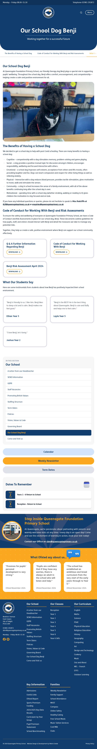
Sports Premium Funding (33, 704)
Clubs (52, 731)
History (77, 634)
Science (77, 618)
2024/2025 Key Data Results (35, 711)
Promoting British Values (18, 396)
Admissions (31, 691)
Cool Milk (54, 727)
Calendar (49, 451)
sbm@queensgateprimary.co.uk (14, 630)
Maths (76, 614)
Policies (11, 414)
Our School (32, 604)
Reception (54, 610)
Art (75, 646)
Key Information (36, 684)
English (77, 610)
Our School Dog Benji (17, 432)
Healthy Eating (56, 715)
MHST (52, 703)
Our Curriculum (82, 604)
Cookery (77, 654)
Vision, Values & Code (17, 420)
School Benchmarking (36, 731)
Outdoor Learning (81, 674)
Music (76, 658)
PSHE (76, 622)
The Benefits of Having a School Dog (18, 53)
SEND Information (15, 377)
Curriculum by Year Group (35, 718)
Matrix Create (53, 744)
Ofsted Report (32, 699)
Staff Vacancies (14, 389)
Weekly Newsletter (48, 460)
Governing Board (15, 426)
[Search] (81, 12)
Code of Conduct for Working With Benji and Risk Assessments (60, 53)
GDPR (10, 383)
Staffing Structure (15, 402)
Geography (78, 638)
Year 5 (53, 630)
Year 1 (53, 614)
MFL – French (79, 666)
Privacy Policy (90, 744)
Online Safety (56, 711)
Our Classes (56, 604)
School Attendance (58, 699)
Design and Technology (84, 650)
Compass (54, 707)
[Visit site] (4, 639)
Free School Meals (57, 719)
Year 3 (53, 622)
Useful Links (32, 695)
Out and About (80, 662)
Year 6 (53, 634)
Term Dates (12, 408)
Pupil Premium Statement (33, 725)
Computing (79, 642)
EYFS (76, 670)
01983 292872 (8, 628)
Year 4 (53, 626)
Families (55, 684)
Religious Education (82, 630)
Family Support (56, 695)
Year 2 (53, 618)
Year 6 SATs (55, 638)
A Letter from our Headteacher (21, 371)
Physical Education (82, 626)
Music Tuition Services (59, 723)
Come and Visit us (15, 439)
